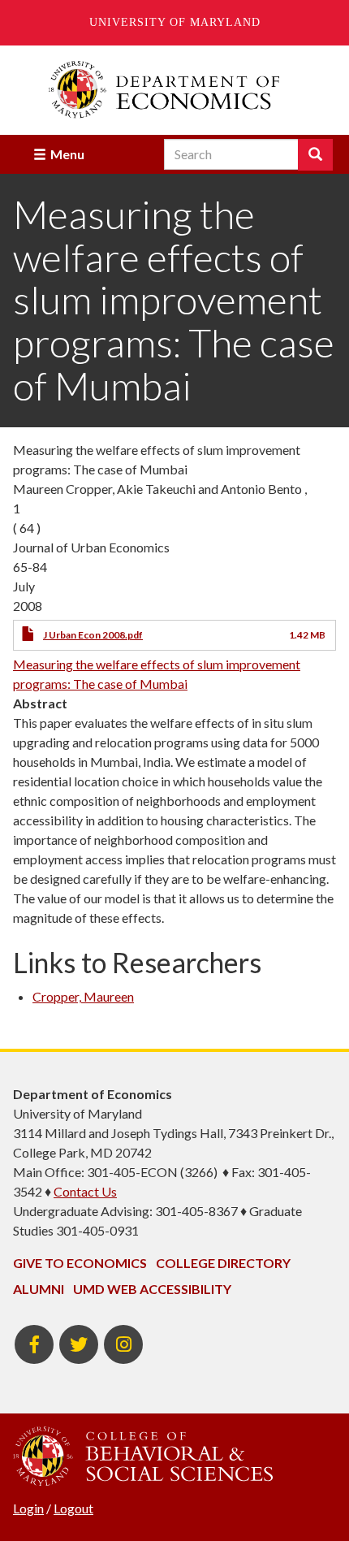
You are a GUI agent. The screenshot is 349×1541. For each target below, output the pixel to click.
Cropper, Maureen (83, 996)
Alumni (38, 1288)
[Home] (174, 90)
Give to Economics (80, 1262)
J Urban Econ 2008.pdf (93, 635)
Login (28, 1508)
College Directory (223, 1262)
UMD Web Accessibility (152, 1288)
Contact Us (85, 1191)
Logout (73, 1508)
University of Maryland (175, 22)
